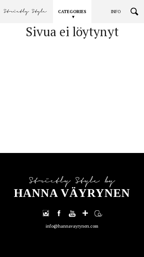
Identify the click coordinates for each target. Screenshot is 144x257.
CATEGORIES (72, 11)
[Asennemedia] (98, 213)
